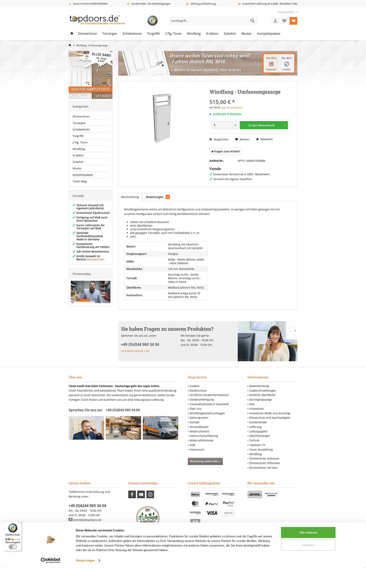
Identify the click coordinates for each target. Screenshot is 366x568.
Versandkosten (199, 427)
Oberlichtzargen (259, 436)
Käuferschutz (198, 390)
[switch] (13, 547)
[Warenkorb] (293, 20)
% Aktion (78, 155)
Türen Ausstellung (261, 449)
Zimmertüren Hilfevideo (264, 463)
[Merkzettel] (284, 20)
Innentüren (256, 408)
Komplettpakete (83, 175)
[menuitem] (286, 12)
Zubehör (78, 162)
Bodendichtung (259, 386)
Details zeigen (85, 560)
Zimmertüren (81, 116)
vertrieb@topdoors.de (135, 351)
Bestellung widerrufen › (205, 461)
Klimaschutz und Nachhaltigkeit (269, 417)
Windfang (79, 149)
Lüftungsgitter (258, 431)
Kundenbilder (258, 422)
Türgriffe (78, 136)
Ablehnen (308, 544)
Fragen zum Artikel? (227, 151)
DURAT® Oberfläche (262, 395)
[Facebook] (132, 494)
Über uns (195, 408)
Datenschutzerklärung (204, 436)
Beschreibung (130, 197)
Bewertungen (157, 197)
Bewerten (266, 139)
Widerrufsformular (202, 440)
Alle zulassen (308, 532)
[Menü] (19, 523)
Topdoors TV (257, 445)
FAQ (251, 404)
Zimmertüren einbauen (264, 458)
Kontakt (194, 422)
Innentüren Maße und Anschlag (269, 413)
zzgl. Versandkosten (231, 107)
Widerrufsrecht (199, 431)
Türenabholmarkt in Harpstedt (209, 404)
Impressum (197, 449)
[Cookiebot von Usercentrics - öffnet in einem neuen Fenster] (50, 560)
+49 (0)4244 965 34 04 (87, 505)
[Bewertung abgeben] (249, 96)
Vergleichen (221, 139)
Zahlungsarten (199, 417)
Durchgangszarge (260, 399)
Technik (254, 440)
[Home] (72, 33)
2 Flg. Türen (80, 142)
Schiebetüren (81, 129)
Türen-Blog (80, 181)
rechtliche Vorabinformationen (209, 395)
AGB (192, 445)
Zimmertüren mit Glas (263, 467)
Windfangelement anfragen (207, 413)
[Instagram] (150, 494)
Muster (77, 168)
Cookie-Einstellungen (262, 390)
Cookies (194, 386)
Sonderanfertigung (202, 399)
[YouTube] (141, 494)
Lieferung (255, 427)
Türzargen (79, 123)
